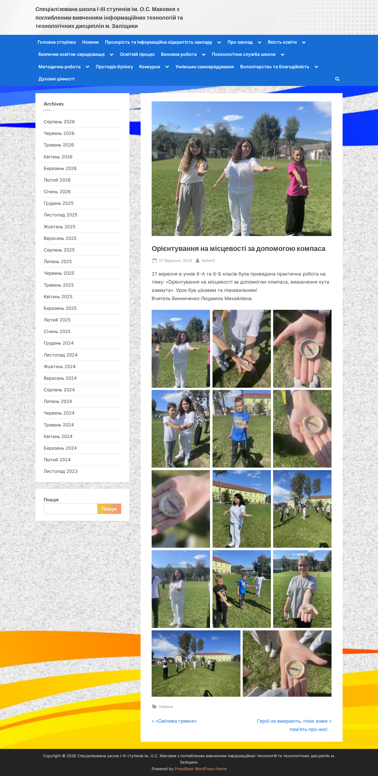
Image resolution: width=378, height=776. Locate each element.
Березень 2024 (60, 448)
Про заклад (240, 42)
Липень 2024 (58, 401)
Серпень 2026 (59, 121)
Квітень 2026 (58, 156)
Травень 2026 (59, 145)
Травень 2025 (59, 285)
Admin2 (208, 260)
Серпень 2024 (59, 389)
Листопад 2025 (60, 214)
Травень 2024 (59, 425)
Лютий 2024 (57, 459)
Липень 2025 (58, 261)
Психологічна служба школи (244, 54)
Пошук (51, 499)
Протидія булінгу (114, 66)
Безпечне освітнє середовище (71, 54)
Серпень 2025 (59, 250)
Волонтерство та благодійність (274, 66)
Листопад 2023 (60, 471)
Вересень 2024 (60, 378)
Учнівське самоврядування (204, 66)
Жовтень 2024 (60, 366)
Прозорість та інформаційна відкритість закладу (158, 42)
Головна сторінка (57, 42)
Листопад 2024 (60, 355)
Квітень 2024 (58, 436)
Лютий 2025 (57, 320)
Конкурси (149, 66)
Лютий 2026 (57, 180)
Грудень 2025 (59, 203)
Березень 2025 (60, 308)
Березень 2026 (60, 168)
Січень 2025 (57, 331)
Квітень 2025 (58, 296)
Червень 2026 (59, 133)
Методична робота (59, 66)
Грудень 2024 (59, 343)
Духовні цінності (56, 79)
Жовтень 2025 (60, 226)
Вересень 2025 (60, 238)
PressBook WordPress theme (201, 769)
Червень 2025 (59, 273)
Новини (90, 42)
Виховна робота (179, 54)
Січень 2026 (57, 191)
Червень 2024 (59, 413)
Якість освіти (282, 42)
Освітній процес (137, 54)
